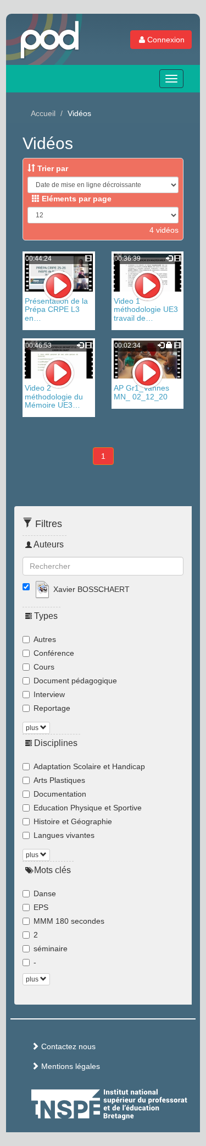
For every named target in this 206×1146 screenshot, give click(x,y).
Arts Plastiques (59, 780)
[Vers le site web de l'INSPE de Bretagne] (130, 1102)
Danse (45, 893)
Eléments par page (76, 198)
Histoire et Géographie (73, 821)
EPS (41, 907)
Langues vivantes (64, 835)
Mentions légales (69, 1066)
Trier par (51, 168)
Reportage (52, 708)
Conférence (54, 653)
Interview (49, 694)
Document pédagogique (75, 680)
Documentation (60, 793)
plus (33, 728)
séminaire (51, 948)
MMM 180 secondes (69, 921)
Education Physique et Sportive (88, 807)
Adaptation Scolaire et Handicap (89, 766)
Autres (45, 639)
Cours (44, 666)
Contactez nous (67, 1046)
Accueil (43, 113)
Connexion (166, 39)
